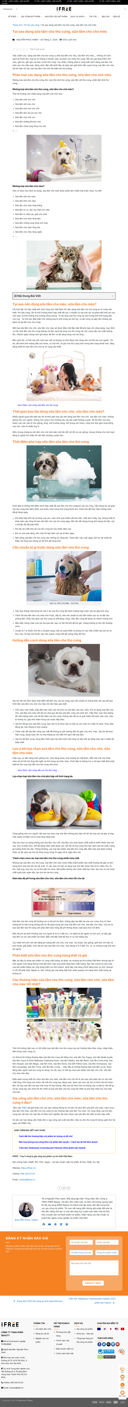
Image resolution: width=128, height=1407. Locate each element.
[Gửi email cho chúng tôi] (108, 1344)
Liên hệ (116, 16)
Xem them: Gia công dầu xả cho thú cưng (37, 770)
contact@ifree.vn (27, 1179)
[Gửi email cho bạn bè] (68, 1188)
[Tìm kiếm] (125, 9)
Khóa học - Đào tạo (85, 1334)
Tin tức (93, 16)
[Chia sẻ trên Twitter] (64, 1188)
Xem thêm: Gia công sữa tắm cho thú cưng (38, 405)
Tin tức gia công (31, 25)
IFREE (24, 1107)
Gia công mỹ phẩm (30, 16)
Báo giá (106, 16)
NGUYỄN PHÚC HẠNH (26, 1220)
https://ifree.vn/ (28, 1168)
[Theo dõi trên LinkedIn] (113, 1344)
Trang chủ (17, 25)
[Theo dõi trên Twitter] (104, 1344)
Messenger (122, 1396)
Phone (122, 1388)
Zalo (122, 1372)
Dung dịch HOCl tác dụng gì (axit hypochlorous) (39, 1301)
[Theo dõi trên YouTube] (118, 1344)
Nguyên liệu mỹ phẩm (56, 16)
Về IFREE (12, 16)
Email (122, 1380)
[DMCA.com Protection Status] (106, 1356)
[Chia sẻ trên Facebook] (59, 1188)
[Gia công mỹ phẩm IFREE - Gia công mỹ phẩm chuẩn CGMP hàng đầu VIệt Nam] (64, 9)
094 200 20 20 (27, 1173)
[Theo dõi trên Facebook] (99, 1344)
